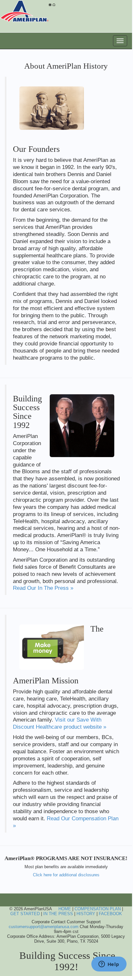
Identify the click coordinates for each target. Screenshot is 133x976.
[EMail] (50, 4)
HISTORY (86, 913)
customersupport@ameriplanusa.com (43, 926)
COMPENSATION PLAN (98, 908)
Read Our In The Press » (43, 588)
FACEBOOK (110, 913)
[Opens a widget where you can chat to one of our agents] (109, 965)
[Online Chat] (54, 4)
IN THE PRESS (58, 913)
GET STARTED (25, 913)
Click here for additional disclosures (66, 874)
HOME (64, 908)
